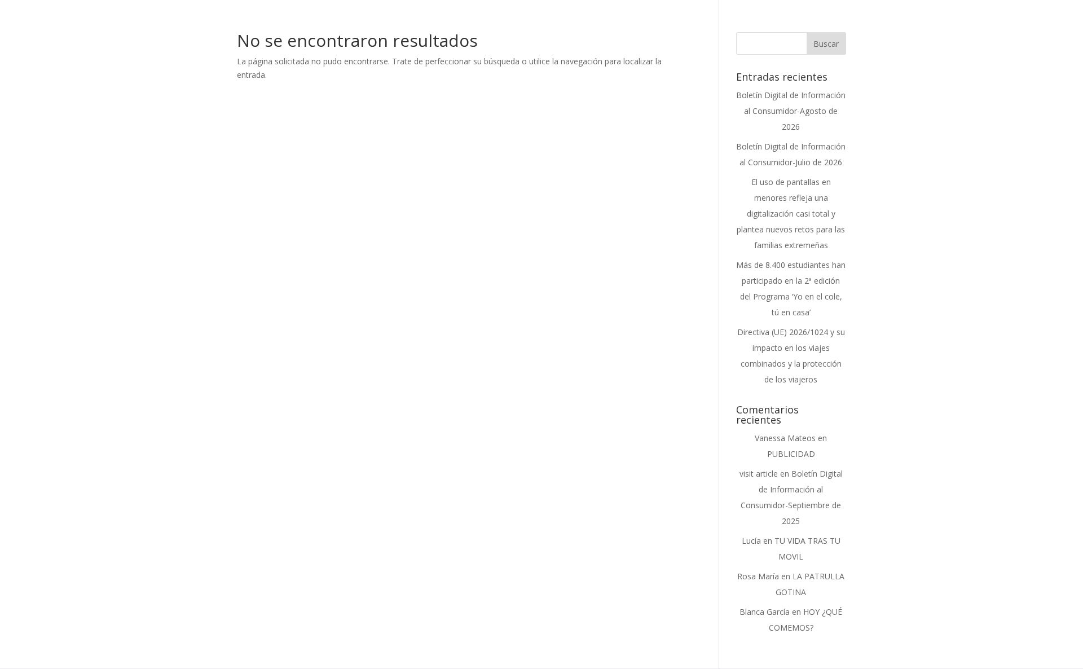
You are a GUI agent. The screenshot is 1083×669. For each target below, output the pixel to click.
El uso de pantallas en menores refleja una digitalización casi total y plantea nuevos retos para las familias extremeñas (791, 213)
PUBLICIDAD (791, 453)
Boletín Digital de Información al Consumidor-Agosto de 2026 (791, 111)
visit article (758, 473)
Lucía (751, 540)
